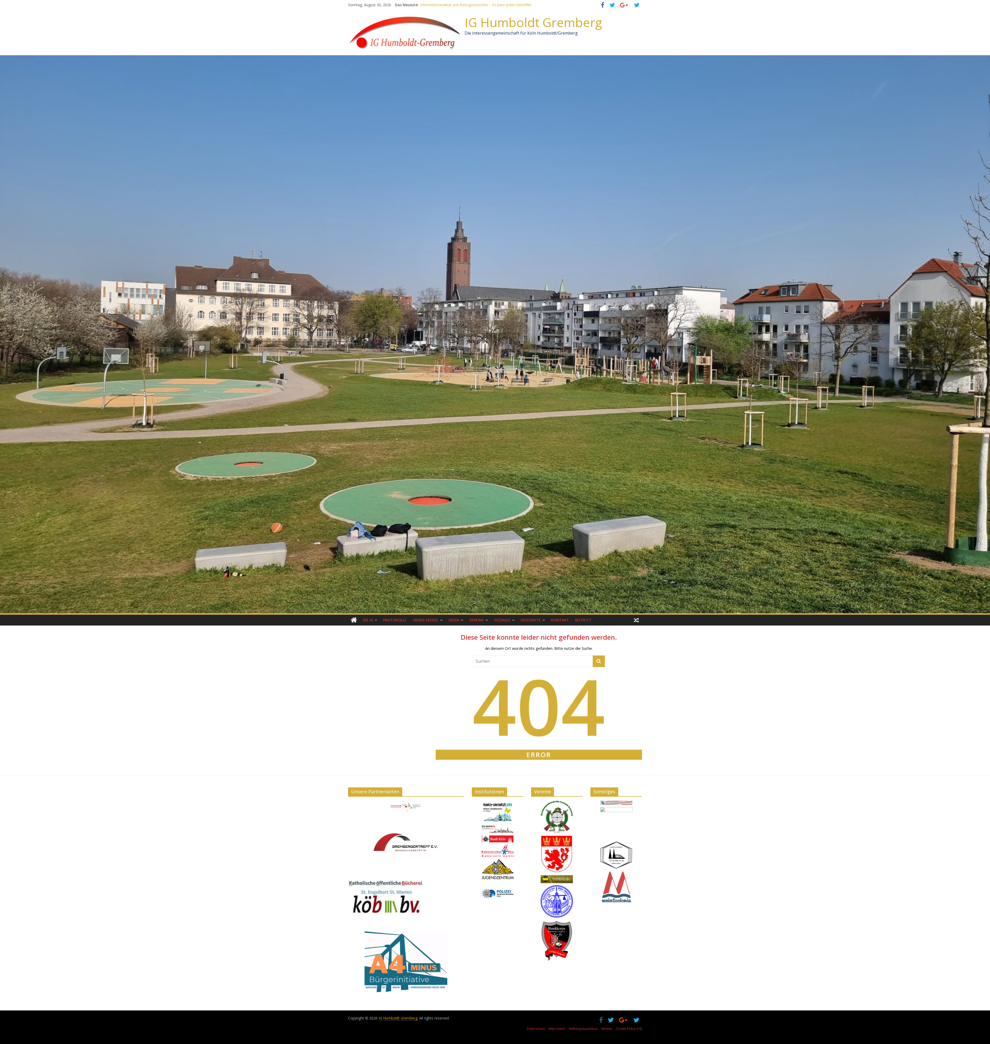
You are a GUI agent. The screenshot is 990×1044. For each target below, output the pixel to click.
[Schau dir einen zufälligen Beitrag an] (636, 620)
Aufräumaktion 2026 (437, 4)
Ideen (454, 620)
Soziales (502, 620)
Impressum (557, 1028)
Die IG (368, 620)
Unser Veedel (426, 620)
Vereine (476, 620)
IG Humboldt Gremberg (533, 22)
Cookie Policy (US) (629, 1028)
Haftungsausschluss (583, 1028)
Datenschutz (536, 1028)
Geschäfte (531, 620)
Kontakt (560, 620)
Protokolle (395, 620)
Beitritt (583, 620)
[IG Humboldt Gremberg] (354, 620)
